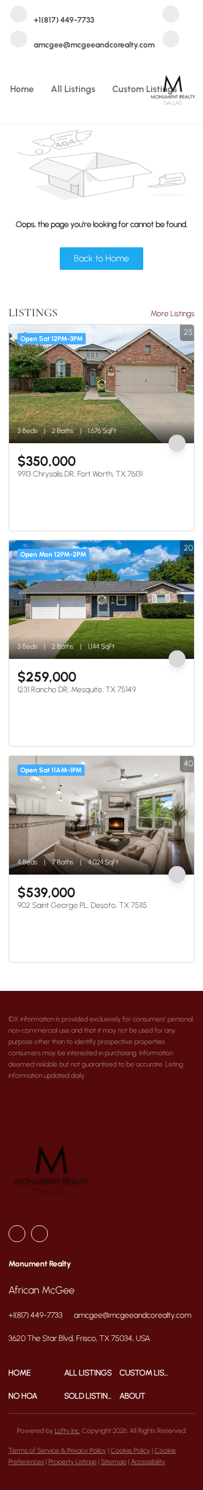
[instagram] (170, 40)
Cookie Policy (130, 1450)
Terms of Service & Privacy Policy (57, 1450)
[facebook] (170, 15)
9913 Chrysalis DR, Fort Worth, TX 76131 (80, 474)
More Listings (173, 313)
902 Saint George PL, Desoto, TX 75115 (82, 905)
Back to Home (101, 258)
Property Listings (72, 1462)
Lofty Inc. (67, 1431)
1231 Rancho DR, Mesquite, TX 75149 (76, 689)
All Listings (73, 89)
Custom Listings (144, 89)
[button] (36, 1373)
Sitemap (113, 1462)
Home (22, 89)
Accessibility (148, 1462)
